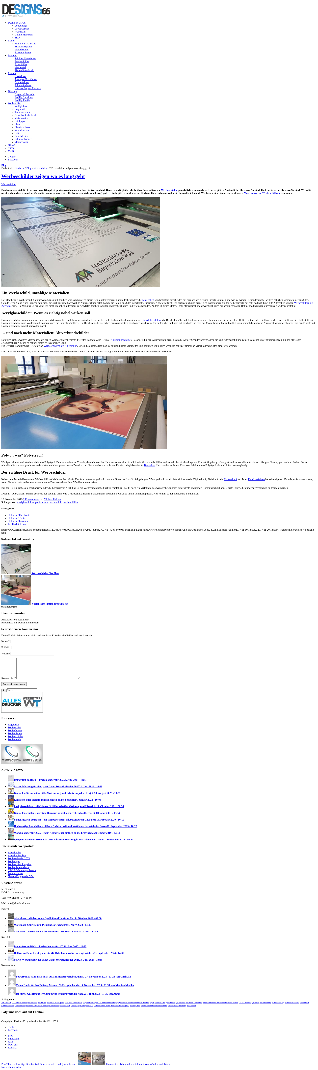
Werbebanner (54, 1006)
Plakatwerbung (265, 1003)
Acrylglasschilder (152, 320)
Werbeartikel (14, 727)
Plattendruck (230, 479)
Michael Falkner (52, 499)
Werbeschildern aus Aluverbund (60, 345)
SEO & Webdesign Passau (22, 870)
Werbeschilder (40, 168)
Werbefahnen (15, 730)
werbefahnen (65, 1006)
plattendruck (41, 502)
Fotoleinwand (160, 1003)
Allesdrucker (14, 852)
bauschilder (32, 1003)
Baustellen (149, 465)
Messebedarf (233, 1003)
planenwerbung (278, 1003)
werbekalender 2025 (102, 1006)
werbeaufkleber (42, 1006)
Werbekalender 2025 (19, 858)
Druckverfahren (256, 479)
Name (5, 641)
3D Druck (16, 1003)
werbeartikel (31, 1006)
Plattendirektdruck (292, 1003)
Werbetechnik (173, 1006)
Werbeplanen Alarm (18, 867)
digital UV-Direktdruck (102, 1003)
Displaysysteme (118, 1003)
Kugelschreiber (209, 1003)
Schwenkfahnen (7, 1006)
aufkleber (23, 1003)
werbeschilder (70, 502)
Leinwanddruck (221, 1003)
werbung (182, 1006)
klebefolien (197, 1003)
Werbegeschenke (86, 1006)
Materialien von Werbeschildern (262, 193)
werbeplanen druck (148, 1006)
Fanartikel (145, 1003)
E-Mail (6, 647)
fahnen (138, 1003)
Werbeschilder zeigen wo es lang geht (43, 176)
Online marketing (246, 1003)
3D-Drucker (6, 1003)
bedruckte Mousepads (55, 1003)
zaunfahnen (191, 1006)
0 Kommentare (31, 499)
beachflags (42, 1003)
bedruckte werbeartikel (73, 1003)
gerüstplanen (181, 1003)
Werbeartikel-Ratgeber (19, 864)
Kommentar (8, 678)
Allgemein (13, 724)
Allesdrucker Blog (17, 855)
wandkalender (20, 1006)
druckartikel (130, 1003)
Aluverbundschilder (121, 339)
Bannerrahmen (15, 873)
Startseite (19, 168)
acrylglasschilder (25, 502)
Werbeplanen (15, 733)
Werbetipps (14, 861)
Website (5, 653)
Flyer (152, 1003)
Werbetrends (14, 739)
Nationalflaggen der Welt (21, 876)
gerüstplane (170, 1003)
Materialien (148, 300)
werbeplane (124, 1006)
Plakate (256, 1003)
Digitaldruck (88, 1003)
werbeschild (56, 502)
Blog (3, 165)
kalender (189, 1003)
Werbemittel (115, 1006)
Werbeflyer (75, 1006)
